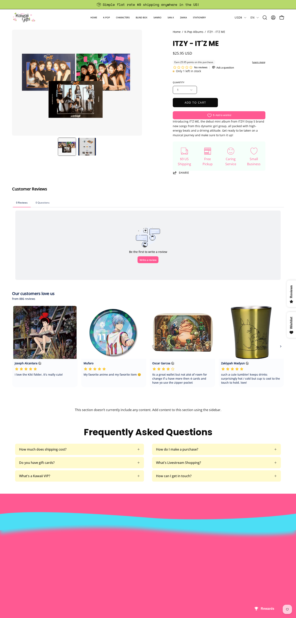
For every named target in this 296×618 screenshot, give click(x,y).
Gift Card (145, 552)
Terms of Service (94, 559)
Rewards (88, 539)
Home (177, 32)
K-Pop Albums (193, 32)
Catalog (88, 552)
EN (252, 17)
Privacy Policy (92, 565)
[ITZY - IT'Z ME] (67, 147)
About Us (89, 532)
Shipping (144, 545)
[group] (148, 4)
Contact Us (146, 539)
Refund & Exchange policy (101, 545)
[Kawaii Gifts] (24, 17)
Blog (141, 559)
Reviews (144, 565)
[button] (106, 17)
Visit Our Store (149, 532)
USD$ (238, 17)
